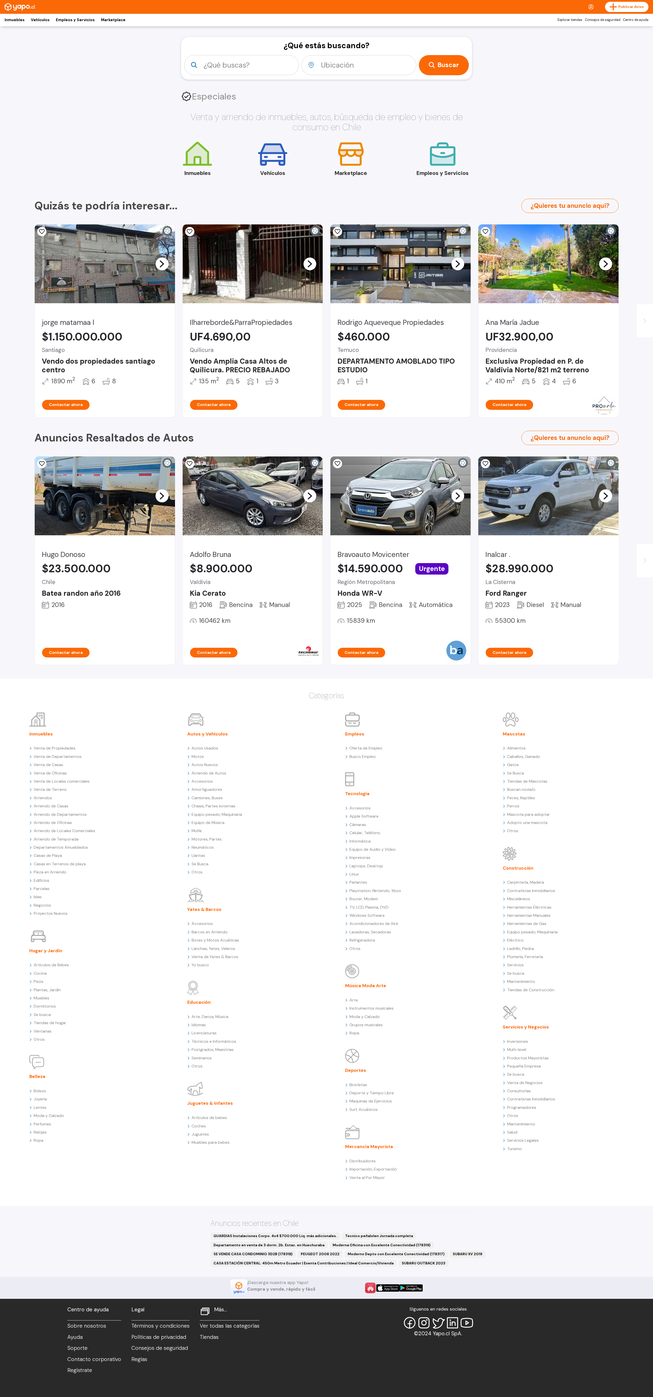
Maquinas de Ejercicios (370, 1101)
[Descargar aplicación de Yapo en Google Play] (411, 1288)
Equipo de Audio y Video (372, 849)
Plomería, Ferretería (525, 956)
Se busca (42, 1014)
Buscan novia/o (521, 789)
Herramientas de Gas (526, 923)
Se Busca (200, 864)
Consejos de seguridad (602, 20)
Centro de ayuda (635, 20)
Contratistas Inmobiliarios (531, 890)
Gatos (513, 764)
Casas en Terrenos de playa (60, 864)
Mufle (197, 830)
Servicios (515, 965)
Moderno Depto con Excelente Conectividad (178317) (396, 1254)
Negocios (42, 905)
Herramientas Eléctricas (529, 907)
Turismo (514, 1148)
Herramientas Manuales (529, 915)
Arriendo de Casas (51, 806)
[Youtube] (467, 1323)
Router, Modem (363, 898)
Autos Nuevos (205, 764)
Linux (354, 874)
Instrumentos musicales (371, 1008)
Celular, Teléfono (364, 832)
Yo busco (200, 965)
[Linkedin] (452, 1323)
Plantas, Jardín (47, 990)
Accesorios (202, 781)
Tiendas (209, 1337)
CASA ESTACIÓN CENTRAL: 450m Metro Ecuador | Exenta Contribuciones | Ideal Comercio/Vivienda (304, 1263)
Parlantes (358, 882)
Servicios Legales (523, 1140)
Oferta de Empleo (365, 748)
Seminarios (202, 1058)
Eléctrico (515, 940)
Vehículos (40, 19)
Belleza (37, 1076)
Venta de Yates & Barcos (215, 956)
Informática (360, 841)
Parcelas (41, 888)
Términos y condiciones (160, 1325)
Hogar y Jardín (45, 951)
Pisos (38, 981)
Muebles (41, 998)
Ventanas (43, 1031)
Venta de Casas (48, 764)
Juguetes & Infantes (210, 1103)
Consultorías (519, 1091)
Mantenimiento (521, 981)
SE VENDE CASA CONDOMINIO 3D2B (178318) (253, 1254)
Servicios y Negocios (526, 1027)
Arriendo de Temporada (56, 839)
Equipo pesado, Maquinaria (217, 814)
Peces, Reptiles (521, 798)
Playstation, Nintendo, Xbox (375, 890)
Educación (199, 1002)
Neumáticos (203, 847)
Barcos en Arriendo (210, 932)
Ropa (38, 1140)
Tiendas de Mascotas (527, 781)
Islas (38, 896)
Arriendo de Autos (209, 773)
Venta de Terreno (50, 789)
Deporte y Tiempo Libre (371, 1093)
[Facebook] (410, 1323)
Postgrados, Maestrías (213, 1049)
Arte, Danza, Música (210, 1016)
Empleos (354, 734)
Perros (513, 806)
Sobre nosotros (86, 1325)
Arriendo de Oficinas (53, 822)
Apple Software (364, 816)
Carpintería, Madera (525, 882)
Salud (512, 1132)
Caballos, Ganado (523, 756)
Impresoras (359, 857)
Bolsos (40, 1091)
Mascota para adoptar (528, 814)
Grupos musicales (366, 1024)
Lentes (40, 1107)
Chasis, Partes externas (213, 806)
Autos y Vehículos (207, 734)
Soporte (77, 1348)
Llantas (198, 855)
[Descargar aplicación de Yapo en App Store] (387, 1288)
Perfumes (42, 1124)
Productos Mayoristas (528, 1058)
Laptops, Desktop (366, 866)
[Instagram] (424, 1323)
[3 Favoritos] (337, 231)
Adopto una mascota (527, 822)
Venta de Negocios (525, 1082)
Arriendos (43, 798)
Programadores (521, 1107)
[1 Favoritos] (41, 231)
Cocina (40, 973)
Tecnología (357, 794)
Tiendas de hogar (50, 1022)
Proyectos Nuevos (51, 913)
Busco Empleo (362, 756)
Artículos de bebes (209, 1117)
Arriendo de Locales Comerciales (64, 830)
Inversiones (517, 1041)
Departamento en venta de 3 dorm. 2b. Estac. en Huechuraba (269, 1245)
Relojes (40, 1132)
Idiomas (199, 1024)
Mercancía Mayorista (369, 1147)
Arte (353, 1000)
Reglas (139, 1359)
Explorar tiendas (570, 20)
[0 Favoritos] (485, 231)
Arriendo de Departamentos (60, 814)
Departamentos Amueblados (61, 847)
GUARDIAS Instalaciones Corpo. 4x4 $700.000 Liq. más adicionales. (275, 1236)
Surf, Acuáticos (363, 1109)
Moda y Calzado (49, 1115)
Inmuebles (14, 19)
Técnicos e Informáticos (214, 1041)
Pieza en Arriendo (50, 872)
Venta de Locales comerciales (62, 781)
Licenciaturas (204, 1033)
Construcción (518, 868)
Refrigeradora (362, 940)
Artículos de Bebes (51, 965)
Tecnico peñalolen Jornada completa (379, 1236)
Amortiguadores (207, 789)
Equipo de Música (208, 822)
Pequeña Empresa (524, 1066)
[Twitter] (438, 1323)
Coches (199, 1126)
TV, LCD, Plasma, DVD (368, 907)
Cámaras (357, 824)
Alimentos (516, 748)
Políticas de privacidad (158, 1337)
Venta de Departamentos (58, 756)
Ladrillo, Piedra (520, 948)
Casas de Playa (48, 855)
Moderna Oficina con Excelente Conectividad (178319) (382, 1245)
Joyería (40, 1099)
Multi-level (516, 1049)
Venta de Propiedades (55, 748)
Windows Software (367, 915)
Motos (198, 756)
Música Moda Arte (365, 986)
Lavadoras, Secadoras (370, 932)
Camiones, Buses (207, 798)
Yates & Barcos (204, 909)
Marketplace (113, 19)
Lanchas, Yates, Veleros (213, 948)
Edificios (41, 880)
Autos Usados (205, 748)
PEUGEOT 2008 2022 (320, 1254)
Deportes (355, 1070)
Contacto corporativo (94, 1359)
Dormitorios (45, 1006)
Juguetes (200, 1134)
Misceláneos (518, 898)
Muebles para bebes (211, 1142)
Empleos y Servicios (75, 19)
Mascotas (514, 734)
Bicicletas (358, 1084)
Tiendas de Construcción (530, 990)
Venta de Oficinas (50, 773)
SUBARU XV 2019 (467, 1254)
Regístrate (79, 1370)
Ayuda (75, 1337)
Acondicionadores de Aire (373, 923)
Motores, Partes (207, 839)
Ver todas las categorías (229, 1325)
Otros (39, 1039)
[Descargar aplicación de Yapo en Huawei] (370, 1288)
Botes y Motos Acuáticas (215, 940)
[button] (162, 263)
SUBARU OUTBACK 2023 (423, 1263)
